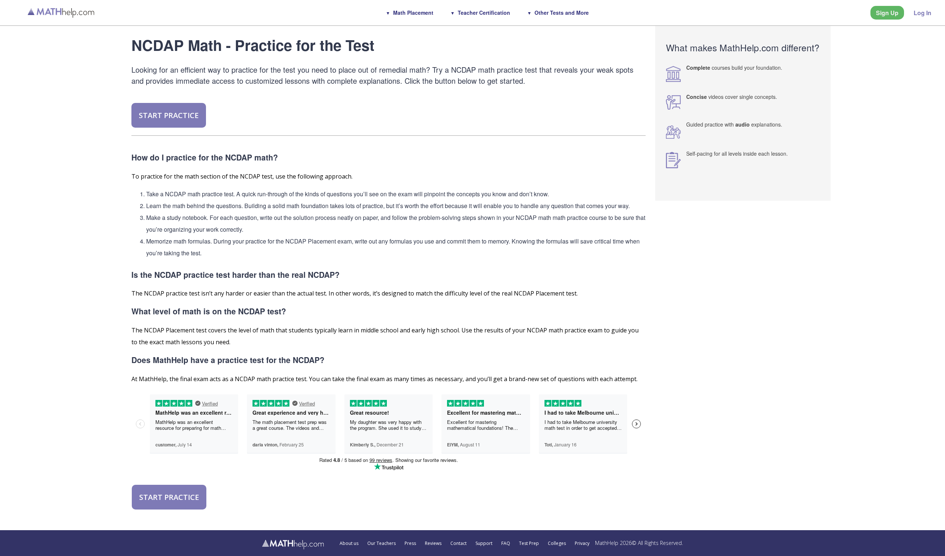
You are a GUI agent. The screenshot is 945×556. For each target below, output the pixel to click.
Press (410, 543)
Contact (458, 543)
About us (349, 543)
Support (483, 543)
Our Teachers (381, 543)
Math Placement (413, 12)
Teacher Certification (484, 12)
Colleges (557, 543)
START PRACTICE (169, 115)
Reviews (433, 543)
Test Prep (529, 543)
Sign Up (887, 12)
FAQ (505, 543)
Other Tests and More (562, 12)
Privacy (582, 543)
